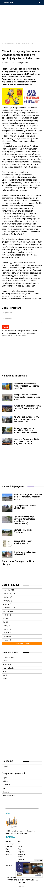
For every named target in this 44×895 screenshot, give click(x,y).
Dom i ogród (7, 593)
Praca (4, 788)
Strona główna (8, 43)
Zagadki (5, 766)
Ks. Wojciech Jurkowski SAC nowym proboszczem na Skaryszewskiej (26, 419)
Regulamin (9, 846)
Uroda (5, 626)
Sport (4, 618)
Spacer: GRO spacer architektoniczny (23, 542)
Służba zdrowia (8, 668)
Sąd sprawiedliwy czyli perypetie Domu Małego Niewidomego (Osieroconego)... (24, 520)
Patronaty (9, 854)
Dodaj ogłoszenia (9, 795)
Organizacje (7, 664)
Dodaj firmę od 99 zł (22, 644)
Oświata (5, 671)
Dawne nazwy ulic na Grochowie (23, 531)
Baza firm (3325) (11, 584)
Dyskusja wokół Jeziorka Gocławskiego (25, 506)
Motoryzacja (7, 611)
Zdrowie (5, 636)
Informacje (28, 43)
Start (19, 841)
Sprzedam (6, 785)
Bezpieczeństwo (8, 657)
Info (19, 43)
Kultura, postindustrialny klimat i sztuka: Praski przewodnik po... (27, 408)
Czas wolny (7, 590)
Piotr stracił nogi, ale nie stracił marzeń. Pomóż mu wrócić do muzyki (28, 496)
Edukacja (6, 601)
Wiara (5, 679)
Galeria (20, 857)
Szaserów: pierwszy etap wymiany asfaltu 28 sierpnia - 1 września (28, 386)
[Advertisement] (22, 22)
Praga (20, 846)
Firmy (20, 849)
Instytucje (21, 852)
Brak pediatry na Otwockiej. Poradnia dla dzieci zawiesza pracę (27, 397)
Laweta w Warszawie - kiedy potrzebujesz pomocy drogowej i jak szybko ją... (26, 441)
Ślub (4, 622)
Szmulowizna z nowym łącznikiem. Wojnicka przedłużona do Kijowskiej (25, 430)
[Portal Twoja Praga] (12, 823)
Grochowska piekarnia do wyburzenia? (25, 553)
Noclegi (5, 615)
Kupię (5, 778)
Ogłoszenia (22, 854)
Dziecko (5, 597)
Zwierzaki (6, 640)
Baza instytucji (10, 652)
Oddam (5, 781)
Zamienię (6, 792)
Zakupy (5, 633)
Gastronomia (7, 608)
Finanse (5, 604)
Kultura (5, 661)
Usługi (5, 629)
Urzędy (5, 675)
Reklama (21, 859)
